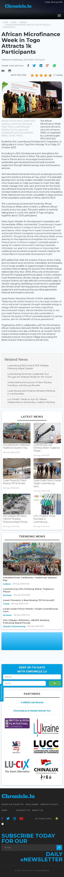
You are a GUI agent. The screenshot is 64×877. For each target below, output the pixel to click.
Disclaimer (31, 804)
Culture (7, 584)
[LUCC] (46, 747)
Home (5, 22)
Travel (6, 604)
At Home (7, 595)
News (13, 22)
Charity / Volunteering (14, 626)
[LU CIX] (17, 765)
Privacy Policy (49, 804)
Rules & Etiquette (12, 804)
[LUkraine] (46, 727)
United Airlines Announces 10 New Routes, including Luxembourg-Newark (29, 384)
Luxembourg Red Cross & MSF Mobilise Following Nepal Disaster (28, 367)
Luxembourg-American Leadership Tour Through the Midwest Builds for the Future (29, 375)
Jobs (4, 810)
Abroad (23, 22)
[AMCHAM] (17, 747)
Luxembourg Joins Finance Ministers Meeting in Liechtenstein (31, 392)
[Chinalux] (46, 769)
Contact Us (23, 810)
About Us (37, 810)
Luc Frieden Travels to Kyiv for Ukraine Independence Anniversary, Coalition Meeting (31, 401)
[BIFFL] (17, 723)
